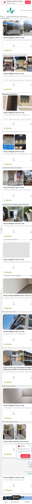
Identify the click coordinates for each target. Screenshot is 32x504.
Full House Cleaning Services (9, 421)
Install (28, 2)
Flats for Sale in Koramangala (10, 239)
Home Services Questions (9, 386)
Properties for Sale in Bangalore (12, 275)
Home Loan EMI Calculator (9, 311)
